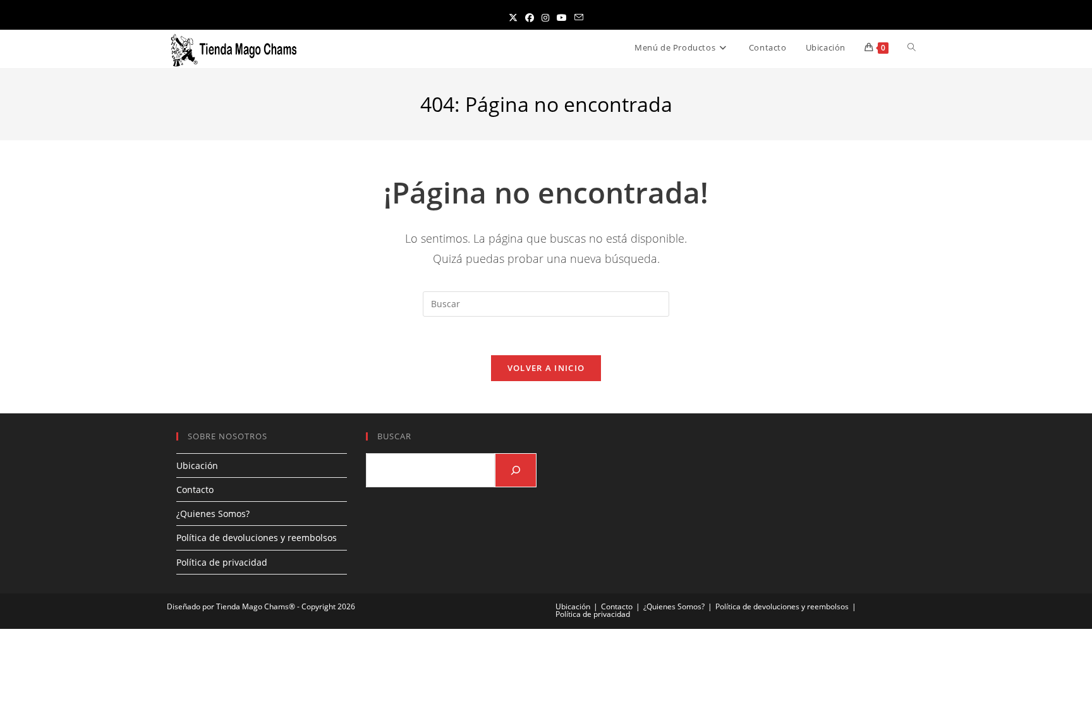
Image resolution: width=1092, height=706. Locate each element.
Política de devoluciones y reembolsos (256, 538)
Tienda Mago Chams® (255, 606)
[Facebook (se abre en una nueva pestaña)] (529, 17)
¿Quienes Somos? (213, 514)
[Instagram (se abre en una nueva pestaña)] (545, 17)
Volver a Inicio (546, 368)
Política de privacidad (221, 562)
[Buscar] (516, 470)
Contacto (195, 490)
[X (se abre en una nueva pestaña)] (513, 17)
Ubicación (197, 466)
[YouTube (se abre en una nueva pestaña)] (562, 17)
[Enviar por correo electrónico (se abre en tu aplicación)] (579, 17)
